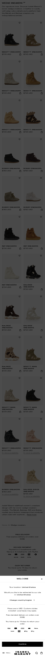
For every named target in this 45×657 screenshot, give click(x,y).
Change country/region (21, 600)
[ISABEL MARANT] (22, 653)
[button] (36, 652)
